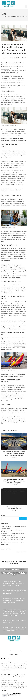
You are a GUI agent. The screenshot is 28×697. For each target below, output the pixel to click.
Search (3, 515)
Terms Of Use (9, 651)
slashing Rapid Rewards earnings (15, 163)
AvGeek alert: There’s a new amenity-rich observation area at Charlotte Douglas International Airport (14, 453)
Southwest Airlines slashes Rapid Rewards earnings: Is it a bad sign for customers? (13, 190)
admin (5, 58)
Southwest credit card (19, 345)
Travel (24, 58)
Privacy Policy (19, 651)
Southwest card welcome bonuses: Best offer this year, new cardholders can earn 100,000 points (14, 481)
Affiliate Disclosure (14, 654)
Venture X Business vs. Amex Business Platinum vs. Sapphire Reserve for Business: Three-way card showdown (13, 539)
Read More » (4, 690)
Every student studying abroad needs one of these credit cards (14, 507)
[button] (26, 6)
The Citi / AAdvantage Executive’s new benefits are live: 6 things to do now (14, 677)
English (7, 695)
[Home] (1, 16)
